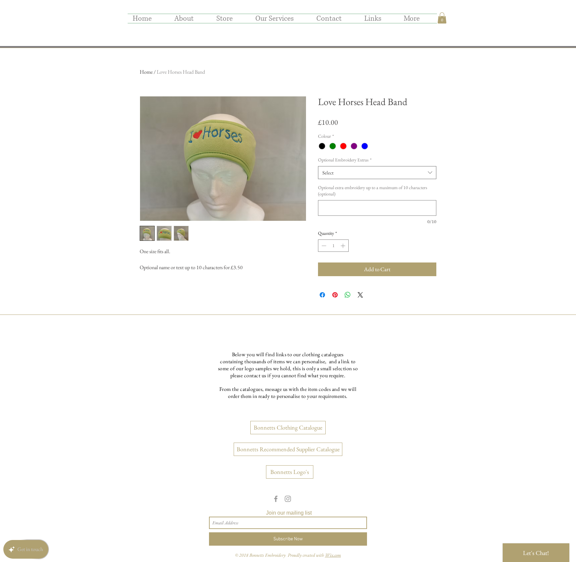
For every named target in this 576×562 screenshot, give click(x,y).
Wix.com (333, 555)
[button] (442, 17)
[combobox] (377, 172)
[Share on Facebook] (322, 295)
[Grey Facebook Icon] (276, 499)
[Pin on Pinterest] (335, 295)
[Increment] (343, 245)
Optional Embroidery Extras (345, 160)
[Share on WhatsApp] (348, 295)
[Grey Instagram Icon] (288, 499)
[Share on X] (360, 295)
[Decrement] (323, 245)
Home (146, 71)
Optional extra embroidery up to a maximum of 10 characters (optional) (372, 190)
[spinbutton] (333, 245)
